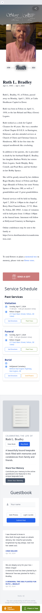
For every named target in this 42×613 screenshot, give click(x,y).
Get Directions (12, 321)
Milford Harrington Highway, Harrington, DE (20, 370)
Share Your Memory (15, 480)
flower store (29, 260)
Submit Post (21, 520)
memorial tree (31, 256)
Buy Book (24, 444)
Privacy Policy (14, 603)
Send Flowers (29, 376)
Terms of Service (27, 603)
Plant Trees (29, 321)
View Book (11, 444)
